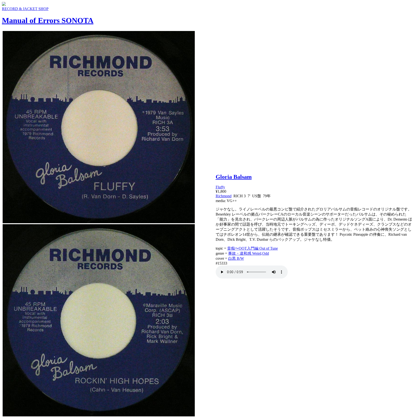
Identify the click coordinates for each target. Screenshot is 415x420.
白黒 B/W (236, 258)
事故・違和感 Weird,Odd (248, 253)
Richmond (224, 196)
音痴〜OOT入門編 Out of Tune (252, 248)
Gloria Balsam (234, 177)
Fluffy (220, 187)
